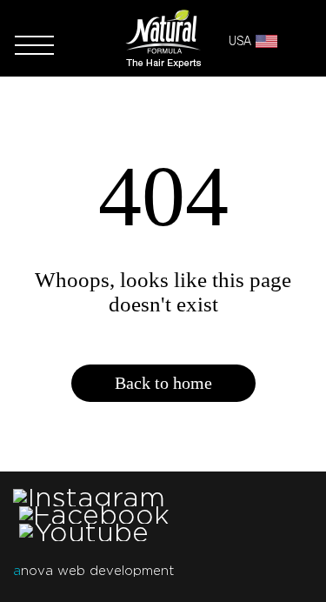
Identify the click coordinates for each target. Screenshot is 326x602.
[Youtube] (84, 532)
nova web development (93, 571)
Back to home (163, 382)
